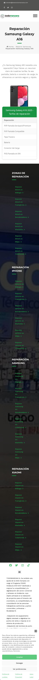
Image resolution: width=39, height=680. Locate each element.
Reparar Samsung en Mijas (19, 453)
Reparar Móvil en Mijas (19, 239)
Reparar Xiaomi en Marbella (19, 522)
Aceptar (19, 657)
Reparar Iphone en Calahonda (19, 345)
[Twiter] (8, 7)
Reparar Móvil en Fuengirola (19, 202)
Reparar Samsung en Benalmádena (20, 408)
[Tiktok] (28, 565)
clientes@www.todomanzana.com (17, 2)
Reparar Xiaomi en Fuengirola (19, 498)
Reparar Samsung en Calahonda (19, 423)
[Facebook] (4, 7)
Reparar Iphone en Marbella (19, 321)
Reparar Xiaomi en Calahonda (19, 535)
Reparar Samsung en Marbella (19, 438)
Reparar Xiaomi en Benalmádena (20, 510)
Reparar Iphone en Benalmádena (20, 309)
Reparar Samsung (23, 47)
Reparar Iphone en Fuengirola (19, 296)
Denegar (19, 663)
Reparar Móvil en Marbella (19, 227)
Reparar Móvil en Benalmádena (20, 214)
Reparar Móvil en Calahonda (19, 251)
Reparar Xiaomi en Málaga (19, 486)
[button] (36, 631)
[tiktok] (15, 6)
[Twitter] (16, 565)
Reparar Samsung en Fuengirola (19, 392)
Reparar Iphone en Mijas (19, 333)
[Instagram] (12, 7)
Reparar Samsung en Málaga (19, 377)
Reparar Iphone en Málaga (19, 284)
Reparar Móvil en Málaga (19, 190)
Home (11, 47)
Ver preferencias (19, 669)
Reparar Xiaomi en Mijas (19, 547)
